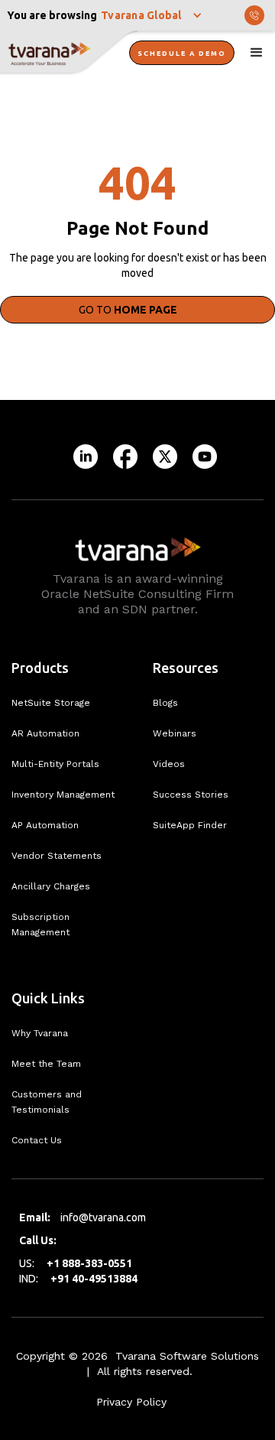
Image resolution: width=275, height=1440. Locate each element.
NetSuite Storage (50, 702)
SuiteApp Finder (190, 825)
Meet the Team (46, 1063)
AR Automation (45, 733)
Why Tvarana (39, 1033)
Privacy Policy (131, 1402)
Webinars (174, 733)
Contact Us (36, 1140)
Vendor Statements (56, 855)
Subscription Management (40, 925)
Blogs (165, 702)
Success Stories (190, 794)
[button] (153, 15)
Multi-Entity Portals (55, 764)
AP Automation (45, 825)
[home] (69, 53)
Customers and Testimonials (46, 1102)
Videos (169, 764)
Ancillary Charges (50, 886)
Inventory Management (63, 794)
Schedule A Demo (182, 53)
